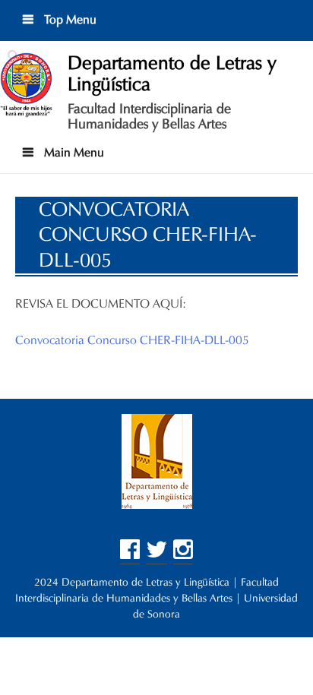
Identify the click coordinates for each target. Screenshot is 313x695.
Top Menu (68, 19)
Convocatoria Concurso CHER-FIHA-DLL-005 (132, 340)
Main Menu (72, 152)
